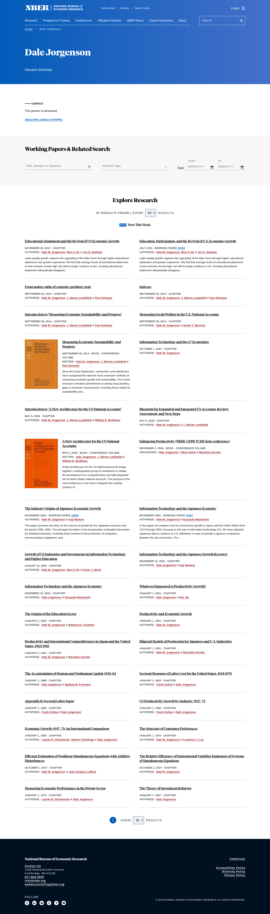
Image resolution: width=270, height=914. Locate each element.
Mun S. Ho (73, 252)
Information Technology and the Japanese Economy (177, 508)
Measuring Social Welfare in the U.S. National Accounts (179, 314)
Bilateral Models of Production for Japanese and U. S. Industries (185, 641)
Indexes (145, 286)
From (194, 160)
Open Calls (142, 8)
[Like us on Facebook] (56, 903)
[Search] (241, 21)
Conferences (83, 20)
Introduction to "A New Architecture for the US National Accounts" (73, 409)
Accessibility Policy (230, 867)
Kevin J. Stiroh (92, 569)
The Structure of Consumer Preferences (168, 728)
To (223, 160)
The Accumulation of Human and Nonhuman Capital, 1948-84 (70, 673)
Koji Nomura (76, 519)
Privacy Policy (234, 875)
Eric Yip (184, 597)
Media (124, 8)
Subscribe (108, 8)
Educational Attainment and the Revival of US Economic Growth (72, 241)
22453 (181, 248)
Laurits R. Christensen (56, 739)
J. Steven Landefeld (79, 297)
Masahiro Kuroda (210, 452)
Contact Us (33, 865)
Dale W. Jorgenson (53, 252)
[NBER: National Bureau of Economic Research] (57, 9)
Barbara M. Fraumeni (81, 624)
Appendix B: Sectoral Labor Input (49, 701)
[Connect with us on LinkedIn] (34, 903)
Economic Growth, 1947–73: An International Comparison (67, 728)
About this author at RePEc (44, 119)
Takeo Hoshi (188, 452)
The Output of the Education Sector (50, 613)
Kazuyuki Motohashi (196, 519)
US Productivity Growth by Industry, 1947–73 (172, 701)
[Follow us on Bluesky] (41, 903)
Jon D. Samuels (92, 252)
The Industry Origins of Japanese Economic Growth (63, 508)
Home (29, 29)
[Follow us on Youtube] (64, 903)
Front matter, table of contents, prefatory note (58, 286)
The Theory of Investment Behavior (165, 788)
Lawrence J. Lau (193, 739)
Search (207, 20)
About (182, 20)
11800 (74, 515)
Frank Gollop (164, 684)
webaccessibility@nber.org (44, 884)
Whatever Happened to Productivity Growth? (172, 586)
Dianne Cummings (82, 739)
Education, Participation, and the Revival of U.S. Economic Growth (187, 241)
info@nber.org (35, 880)
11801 (189, 515)
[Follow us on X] (27, 903)
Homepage (237, 859)
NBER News (135, 20)
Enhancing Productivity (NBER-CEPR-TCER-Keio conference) (184, 441)
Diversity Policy (233, 871)
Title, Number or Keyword (43, 165)
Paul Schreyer (103, 297)
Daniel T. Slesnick (194, 325)
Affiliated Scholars (109, 20)
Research (31, 20)
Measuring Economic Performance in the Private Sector (65, 788)
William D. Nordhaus (107, 420)
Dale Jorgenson (86, 456)
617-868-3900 (34, 876)
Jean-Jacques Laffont (82, 771)
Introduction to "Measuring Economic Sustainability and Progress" (73, 314)
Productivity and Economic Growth (165, 613)
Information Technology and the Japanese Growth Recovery (183, 554)
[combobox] (103, 166)
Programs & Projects (56, 20)
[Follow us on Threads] (49, 903)
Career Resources (161, 20)
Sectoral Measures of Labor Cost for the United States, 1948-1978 (185, 673)
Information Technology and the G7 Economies (174, 341)
